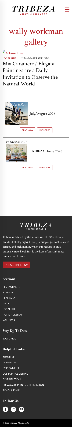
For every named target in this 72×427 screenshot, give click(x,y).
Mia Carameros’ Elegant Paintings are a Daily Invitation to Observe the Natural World (30, 73)
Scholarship (11, 390)
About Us (9, 357)
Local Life (9, 58)
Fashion (8, 292)
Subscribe (44, 130)
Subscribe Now (16, 264)
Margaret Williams (36, 58)
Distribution (12, 379)
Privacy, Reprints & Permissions (24, 384)
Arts (6, 303)
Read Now (27, 130)
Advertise (9, 362)
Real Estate (10, 297)
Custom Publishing (15, 373)
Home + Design (12, 314)
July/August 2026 (42, 113)
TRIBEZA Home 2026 (46, 151)
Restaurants (11, 286)
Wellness (9, 320)
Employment (11, 368)
